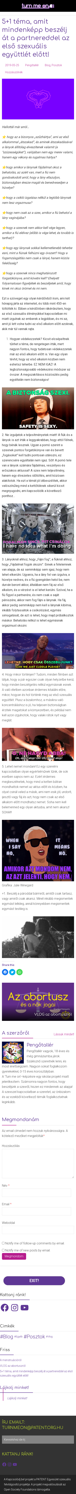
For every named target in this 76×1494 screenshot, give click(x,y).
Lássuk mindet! (64, 1034)
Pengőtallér (32, 65)
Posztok (57, 65)
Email (6, 1204)
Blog (47, 65)
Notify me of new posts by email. (27, 1250)
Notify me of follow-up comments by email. (35, 1243)
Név (6, 1185)
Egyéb (19, 1336)
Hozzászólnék (14, 72)
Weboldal (8, 1223)
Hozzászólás (11, 1146)
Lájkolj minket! (14, 1387)
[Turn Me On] (37, 5)
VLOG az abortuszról (13, 1365)
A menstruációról (10, 1360)
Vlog (50, 1336)
